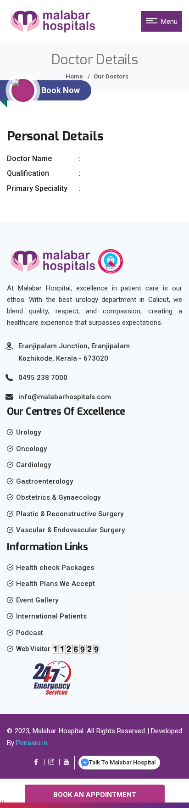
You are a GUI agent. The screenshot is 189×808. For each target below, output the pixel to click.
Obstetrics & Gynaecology (58, 497)
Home (74, 76)
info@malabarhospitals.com (64, 397)
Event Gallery (37, 600)
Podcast (29, 633)
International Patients (51, 616)
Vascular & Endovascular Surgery (70, 530)
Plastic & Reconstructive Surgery (69, 514)
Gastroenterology (44, 481)
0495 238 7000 (42, 377)
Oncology (31, 449)
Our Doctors (111, 76)
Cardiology (33, 465)
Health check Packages (55, 567)
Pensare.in (31, 743)
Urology (28, 432)
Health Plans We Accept (55, 584)
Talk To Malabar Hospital (122, 762)
